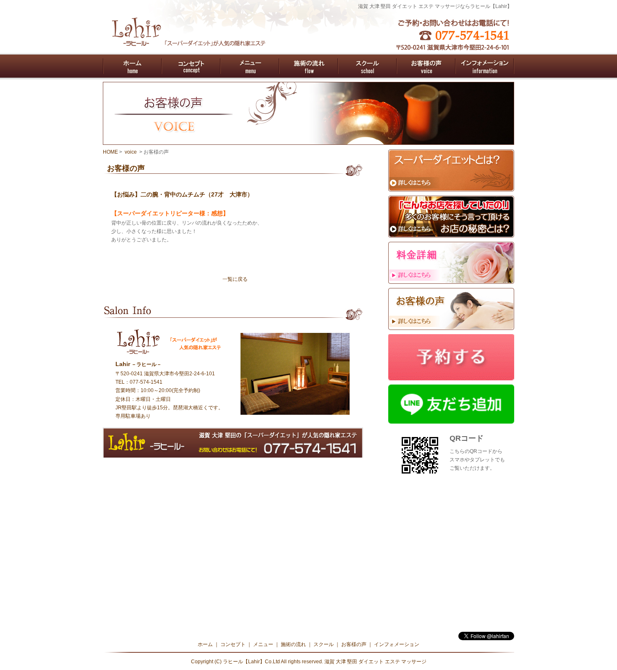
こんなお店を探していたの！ (451, 217)
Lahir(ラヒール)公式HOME (132, 66)
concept (191, 66)
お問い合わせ (233, 442)
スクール (324, 644)
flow (308, 66)
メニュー (263, 644)
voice (426, 66)
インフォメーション (396, 644)
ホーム (205, 644)
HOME (110, 152)
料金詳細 (451, 263)
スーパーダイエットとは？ (451, 170)
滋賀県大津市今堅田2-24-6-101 (179, 374)
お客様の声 (451, 309)
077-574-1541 (146, 382)
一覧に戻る (235, 279)
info (484, 66)
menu (249, 66)
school (367, 66)
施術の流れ (293, 644)
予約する (451, 357)
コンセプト (233, 644)
